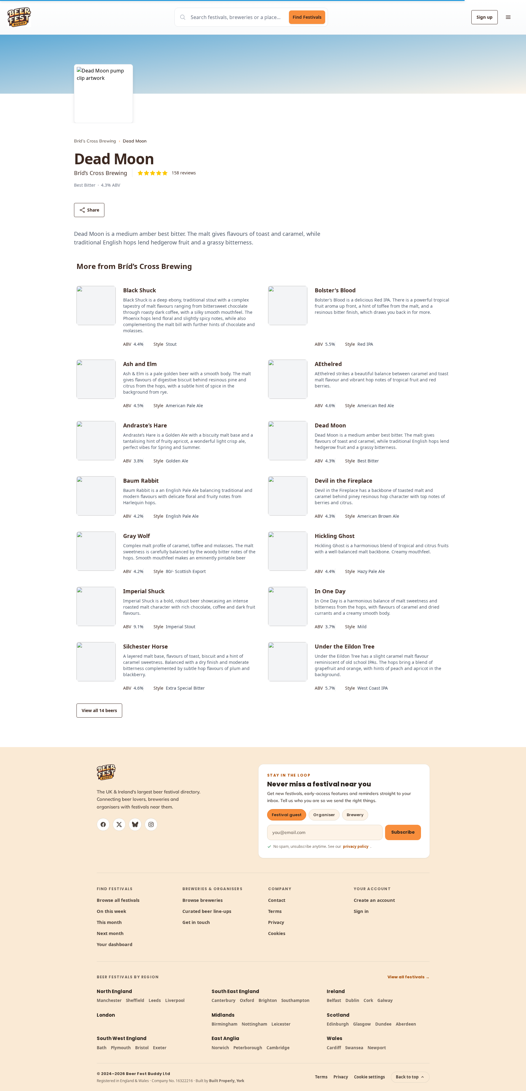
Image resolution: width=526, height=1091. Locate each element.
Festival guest (287, 815)
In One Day (330, 591)
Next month (110, 933)
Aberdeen (406, 1024)
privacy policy (355, 846)
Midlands (223, 1015)
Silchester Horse (145, 646)
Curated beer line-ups (206, 911)
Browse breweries (202, 900)
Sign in (361, 911)
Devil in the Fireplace (343, 480)
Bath (102, 1047)
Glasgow (362, 1024)
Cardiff (334, 1047)
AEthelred (328, 364)
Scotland (338, 1015)
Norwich (220, 1047)
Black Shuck (139, 290)
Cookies (276, 933)
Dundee (383, 1024)
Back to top (407, 1077)
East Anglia (225, 1038)
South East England (235, 991)
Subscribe (403, 832)
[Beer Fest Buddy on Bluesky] (135, 824)
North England (114, 991)
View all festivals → (409, 977)
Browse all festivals (118, 900)
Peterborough (247, 1047)
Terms (275, 911)
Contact (276, 900)
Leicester (280, 1024)
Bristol (142, 1047)
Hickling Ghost (335, 536)
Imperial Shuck (144, 591)
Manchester (109, 1000)
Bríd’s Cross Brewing (95, 141)
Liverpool (175, 1000)
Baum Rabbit (141, 480)
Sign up (485, 17)
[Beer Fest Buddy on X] (119, 824)
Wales (334, 1038)
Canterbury (224, 1000)
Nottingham (254, 1024)
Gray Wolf (136, 536)
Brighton (268, 1000)
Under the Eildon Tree (345, 646)
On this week (111, 911)
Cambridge (278, 1047)
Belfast (334, 1000)
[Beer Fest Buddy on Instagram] (151, 824)
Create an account (374, 900)
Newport (377, 1047)
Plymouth (121, 1047)
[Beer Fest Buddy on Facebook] (103, 824)
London (106, 1015)
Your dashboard (114, 944)
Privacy (276, 922)
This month (109, 922)
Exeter (159, 1047)
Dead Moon (330, 425)
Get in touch (196, 922)
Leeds (155, 1000)
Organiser (324, 815)
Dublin (352, 1000)
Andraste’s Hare (145, 425)
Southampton (295, 1000)
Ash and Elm (140, 364)
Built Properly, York (226, 1080)
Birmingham (224, 1024)
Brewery (355, 815)
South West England (121, 1038)
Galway (385, 1000)
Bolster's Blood (335, 290)
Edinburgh (338, 1024)
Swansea (354, 1047)
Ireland (336, 991)
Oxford (247, 1000)
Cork (368, 1000)
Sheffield (135, 1000)
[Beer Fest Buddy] (106, 772)
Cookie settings (369, 1077)
